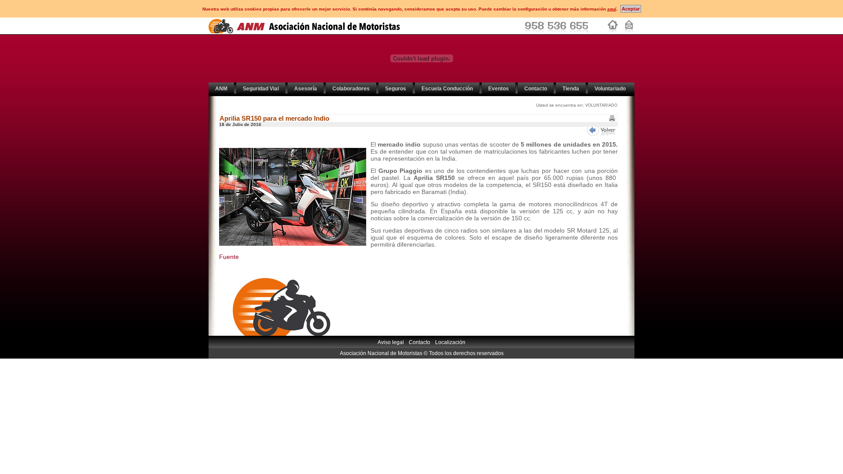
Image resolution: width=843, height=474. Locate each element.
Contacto (535, 89)
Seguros (395, 89)
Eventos (498, 89)
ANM (221, 89)
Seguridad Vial (261, 89)
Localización (450, 342)
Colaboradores (351, 89)
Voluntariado (610, 89)
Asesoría (305, 89)
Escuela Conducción (447, 89)
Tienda (570, 89)
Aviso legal (391, 342)
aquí (611, 9)
